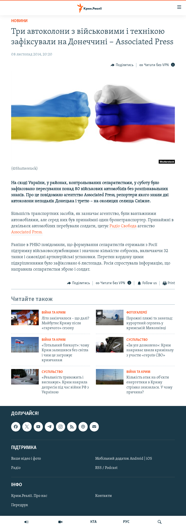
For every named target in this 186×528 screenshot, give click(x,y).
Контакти (103, 496)
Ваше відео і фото (26, 459)
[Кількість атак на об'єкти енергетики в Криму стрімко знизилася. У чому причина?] (110, 377)
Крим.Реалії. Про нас (29, 496)
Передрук (19, 505)
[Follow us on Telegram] (49, 426)
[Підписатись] (94, 426)
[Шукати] (159, 522)
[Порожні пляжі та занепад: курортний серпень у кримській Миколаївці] (110, 317)
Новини (19, 21)
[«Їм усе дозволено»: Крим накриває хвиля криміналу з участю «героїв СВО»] (110, 344)
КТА (93, 522)
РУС (126, 522)
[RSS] (71, 426)
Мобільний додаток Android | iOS (123, 459)
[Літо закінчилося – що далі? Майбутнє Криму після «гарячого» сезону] (25, 317)
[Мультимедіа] (60, 522)
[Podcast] (83, 426)
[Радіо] (26, 522)
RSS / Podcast (106, 468)
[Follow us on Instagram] (60, 426)
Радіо (16, 468)
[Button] (122, 65)
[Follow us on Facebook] (15, 426)
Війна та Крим (54, 313)
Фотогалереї (136, 313)
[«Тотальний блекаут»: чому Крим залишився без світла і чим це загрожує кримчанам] (25, 344)
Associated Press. (27, 232)
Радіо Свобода (123, 226)
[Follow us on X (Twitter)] (26, 426)
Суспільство (136, 340)
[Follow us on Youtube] (38, 426)
